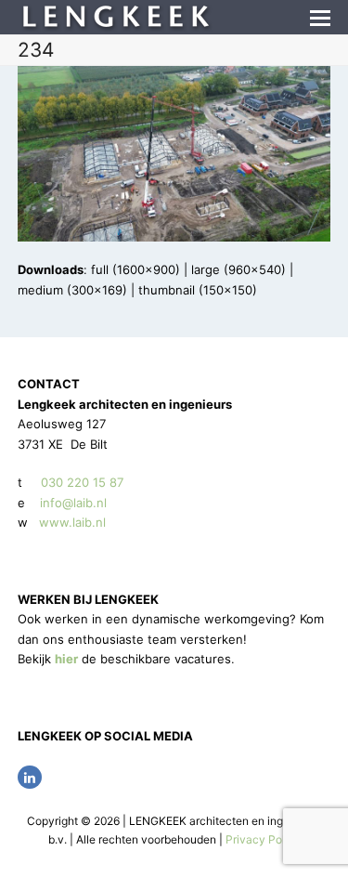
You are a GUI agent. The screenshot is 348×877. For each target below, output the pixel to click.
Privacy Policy (263, 839)
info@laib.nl (73, 502)
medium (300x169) (72, 289)
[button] (320, 18)
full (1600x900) (135, 269)
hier (66, 658)
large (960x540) (238, 269)
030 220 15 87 (82, 482)
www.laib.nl (70, 522)
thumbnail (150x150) (197, 289)
